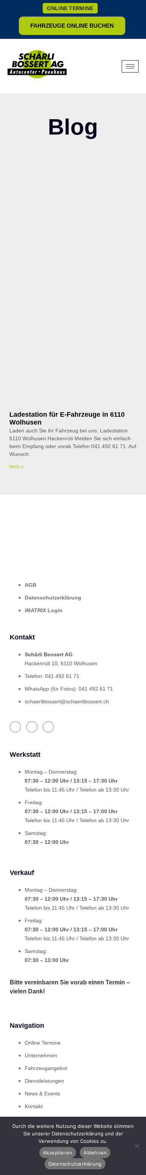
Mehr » (16, 466)
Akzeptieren (58, 1153)
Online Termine (70, 8)
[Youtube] (48, 727)
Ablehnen (95, 1153)
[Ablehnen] (136, 1146)
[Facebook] (15, 727)
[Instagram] (31, 727)
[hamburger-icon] (130, 66)
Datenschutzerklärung (75, 1164)
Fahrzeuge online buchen (72, 25)
